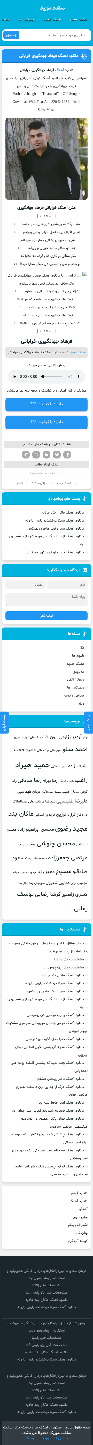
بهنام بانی (43, 750)
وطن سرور (80, 1217)
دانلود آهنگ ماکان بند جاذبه (63, 512)
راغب (81, 780)
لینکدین (46, 454)
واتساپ (36, 454)
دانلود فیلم (79, 1193)
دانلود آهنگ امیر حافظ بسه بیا (61, 1102)
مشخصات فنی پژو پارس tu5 (63, 967)
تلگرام (26, 454)
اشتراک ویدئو (78, 1224)
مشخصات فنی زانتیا (69, 959)
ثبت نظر (46, 615)
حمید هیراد (32, 765)
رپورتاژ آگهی (75, 679)
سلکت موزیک (75, 352)
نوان (73, 883)
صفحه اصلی (78, 19)
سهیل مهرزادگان (51, 792)
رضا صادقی (30, 780)
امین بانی (55, 750)
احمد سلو (75, 749)
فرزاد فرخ (82, 815)
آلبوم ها (78, 655)
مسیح (64, 871)
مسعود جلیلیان (37, 859)
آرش (85, 737)
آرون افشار (48, 737)
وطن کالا (81, 1232)
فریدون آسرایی (45, 815)
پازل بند (23, 883)
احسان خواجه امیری (26, 737)
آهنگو (83, 1209)
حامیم (31, 750)
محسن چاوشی (56, 843)
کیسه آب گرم (78, 1240)
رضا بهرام (50, 781)
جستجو (11, 35)
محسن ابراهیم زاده (36, 829)
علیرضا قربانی (45, 801)
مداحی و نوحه (74, 695)
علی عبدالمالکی (23, 801)
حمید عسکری (59, 766)
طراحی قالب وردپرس (52, 1438)
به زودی (78, 671)
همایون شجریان (57, 882)
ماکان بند (21, 814)
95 (82, 647)
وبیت (29, 1438)
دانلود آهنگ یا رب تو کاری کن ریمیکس (55, 552)
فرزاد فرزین (65, 814)
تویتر (57, 454)
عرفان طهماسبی (29, 791)
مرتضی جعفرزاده (68, 858)
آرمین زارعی (70, 736)
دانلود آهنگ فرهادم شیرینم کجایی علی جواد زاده (48, 1110)
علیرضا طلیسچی (72, 801)
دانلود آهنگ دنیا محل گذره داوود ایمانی (55, 1039)
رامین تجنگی (66, 781)
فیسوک (67, 454)
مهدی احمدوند (28, 872)
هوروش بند (37, 883)
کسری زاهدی (74, 894)
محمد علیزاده (28, 845)
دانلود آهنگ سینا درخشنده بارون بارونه (54, 520)
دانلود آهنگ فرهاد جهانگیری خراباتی (48, 56)
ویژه (81, 703)
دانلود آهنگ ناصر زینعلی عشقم (60, 1078)
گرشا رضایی (47, 894)
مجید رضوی (71, 829)
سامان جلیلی (70, 792)
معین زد (46, 871)
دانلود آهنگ (78, 1201)
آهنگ (59, 70)
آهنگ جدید (52, 19)
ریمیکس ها (26, 19)
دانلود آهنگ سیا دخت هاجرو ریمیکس (55, 528)
